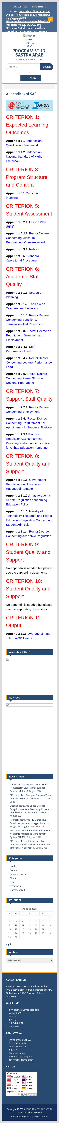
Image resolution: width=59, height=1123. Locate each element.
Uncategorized (17, 889)
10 (16, 925)
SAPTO (13, 1019)
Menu (34, 78)
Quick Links (14, 19)
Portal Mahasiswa (18, 1046)
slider (12, 881)
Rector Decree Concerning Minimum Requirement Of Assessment (27, 238)
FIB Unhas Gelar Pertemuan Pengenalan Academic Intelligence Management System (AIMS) (30, 834)
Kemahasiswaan (18, 874)
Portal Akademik (17, 1043)
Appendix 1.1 (16, 140)
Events (13, 870)
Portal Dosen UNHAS (20, 1039)
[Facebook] (21, 26)
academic (15, 866)
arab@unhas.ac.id (40, 7)
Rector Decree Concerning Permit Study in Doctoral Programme (26, 378)
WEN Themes (41, 1116)
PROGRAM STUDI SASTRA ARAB (29, 53)
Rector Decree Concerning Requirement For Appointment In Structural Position (29, 423)
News (13, 877)
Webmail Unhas (17, 1053)
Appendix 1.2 (16, 152)
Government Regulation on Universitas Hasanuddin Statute (26, 484)
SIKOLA (13, 1049)
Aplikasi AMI (15, 1013)
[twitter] (26, 26)
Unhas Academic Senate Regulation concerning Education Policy (28, 500)
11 (23, 925)
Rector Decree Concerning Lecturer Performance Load (29, 362)
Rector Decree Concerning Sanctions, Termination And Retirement (27, 320)
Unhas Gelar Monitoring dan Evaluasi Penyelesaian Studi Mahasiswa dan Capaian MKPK (28, 15)
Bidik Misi (14, 1026)
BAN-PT (13, 1016)
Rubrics (34, 249)
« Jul (8, 944)
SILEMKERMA (16, 1023)
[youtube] (32, 26)
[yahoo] (38, 26)
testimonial (15, 885)
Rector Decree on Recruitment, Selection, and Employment (28, 335)
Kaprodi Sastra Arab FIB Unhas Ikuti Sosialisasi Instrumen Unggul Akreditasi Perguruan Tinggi (30, 823)
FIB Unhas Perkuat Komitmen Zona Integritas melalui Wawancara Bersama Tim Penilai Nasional (28, 31)
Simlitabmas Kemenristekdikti (24, 1009)
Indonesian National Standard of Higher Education (24, 156)
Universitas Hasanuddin (21, 1059)
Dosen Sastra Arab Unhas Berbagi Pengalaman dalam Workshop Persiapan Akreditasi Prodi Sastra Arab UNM (30, 809)
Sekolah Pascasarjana (20, 1056)
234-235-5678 (20, 7)
